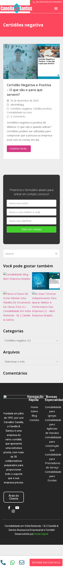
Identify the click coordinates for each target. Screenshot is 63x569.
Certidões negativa (21, 108)
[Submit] (56, 253)
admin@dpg (17, 104)
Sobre (34, 411)
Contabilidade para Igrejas (53, 411)
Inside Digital (41, 534)
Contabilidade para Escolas (53, 476)
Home (34, 407)
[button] (56, 8)
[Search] (31, 253)
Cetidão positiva (42, 108)
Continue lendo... (18, 148)
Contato (34, 420)
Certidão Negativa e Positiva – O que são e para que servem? (29, 90)
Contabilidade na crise (19, 112)
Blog (34, 415)
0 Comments (18, 116)
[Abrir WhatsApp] (53, 560)
